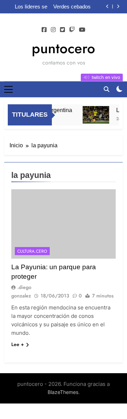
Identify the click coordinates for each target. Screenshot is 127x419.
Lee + (17, 344)
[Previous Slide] (107, 7)
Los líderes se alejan (31, 7)
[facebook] (44, 30)
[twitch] (72, 30)
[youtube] (82, 30)
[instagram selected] (53, 30)
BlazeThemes (63, 392)
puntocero (63, 48)
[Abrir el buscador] (106, 89)
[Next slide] (118, 7)
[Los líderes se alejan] (95, 115)
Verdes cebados (72, 7)
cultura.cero (32, 251)
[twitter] (62, 30)
